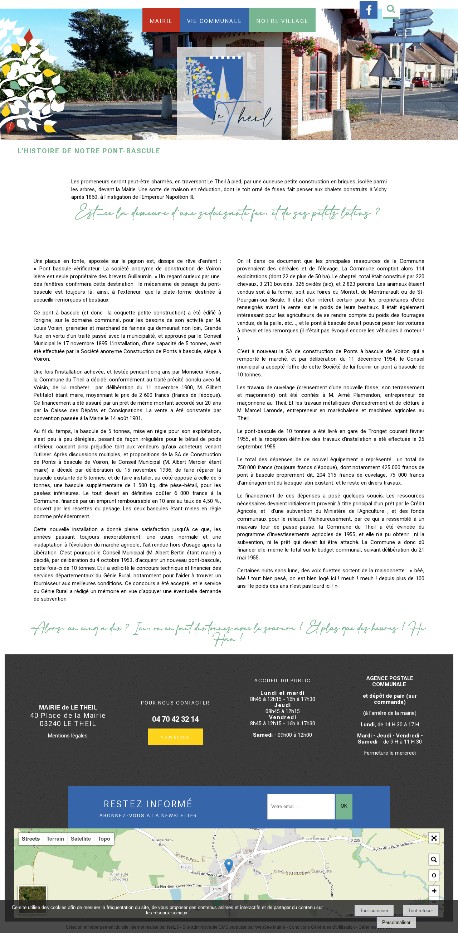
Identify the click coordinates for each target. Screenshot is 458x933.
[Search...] (434, 859)
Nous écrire (175, 737)
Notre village (282, 20)
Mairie (161, 20)
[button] (434, 838)
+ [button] (434, 890)
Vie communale (214, 20)
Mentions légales (68, 736)
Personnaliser (396, 922)
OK (344, 806)
